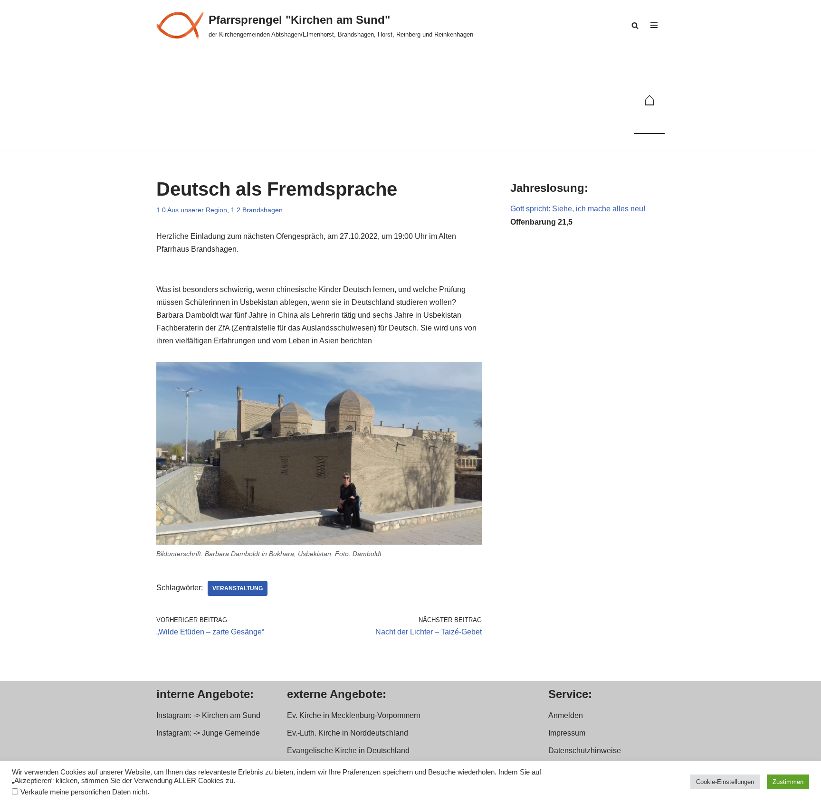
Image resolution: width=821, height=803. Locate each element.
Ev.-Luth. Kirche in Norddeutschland (347, 733)
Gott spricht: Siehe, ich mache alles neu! (577, 209)
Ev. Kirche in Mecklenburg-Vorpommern (353, 715)
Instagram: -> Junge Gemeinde (208, 733)
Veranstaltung (237, 588)
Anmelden (565, 715)
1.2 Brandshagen (257, 210)
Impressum (566, 733)
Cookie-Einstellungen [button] (725, 781)
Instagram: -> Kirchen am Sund (208, 715)
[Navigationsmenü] (654, 25)
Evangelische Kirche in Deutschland (348, 750)
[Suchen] (635, 25)
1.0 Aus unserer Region (191, 210)
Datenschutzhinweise (584, 750)
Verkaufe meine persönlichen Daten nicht (83, 792)
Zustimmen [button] (788, 781)
